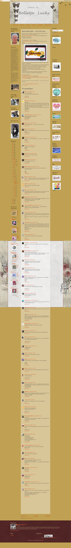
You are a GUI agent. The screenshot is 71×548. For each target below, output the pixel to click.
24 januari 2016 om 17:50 (34, 323)
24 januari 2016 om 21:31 (31, 382)
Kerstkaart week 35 (17, 266)
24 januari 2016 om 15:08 (32, 293)
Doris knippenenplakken (29, 415)
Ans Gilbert (27, 242)
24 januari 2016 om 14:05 (31, 259)
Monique (26, 159)
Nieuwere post (24, 516)
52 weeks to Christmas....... (14, 264)
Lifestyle (28, 25)
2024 (13, 146)
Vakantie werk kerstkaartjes (18, 275)
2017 (13, 156)
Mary (25, 458)
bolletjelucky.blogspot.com (22, 524)
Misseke (26, 359)
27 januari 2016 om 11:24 (31, 474)
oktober (14, 162)
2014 (13, 200)
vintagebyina (27, 467)
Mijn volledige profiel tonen (15, 530)
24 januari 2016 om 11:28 (37, 114)
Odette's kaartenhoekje (28, 205)
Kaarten (22, 25)
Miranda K (26, 153)
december (14, 159)
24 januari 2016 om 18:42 (32, 359)
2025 (13, 144)
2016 (13, 158)
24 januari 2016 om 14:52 (31, 285)
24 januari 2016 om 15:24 (34, 300)
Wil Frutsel (26, 137)
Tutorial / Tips (48, 25)
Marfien (26, 176)
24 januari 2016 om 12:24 (32, 176)
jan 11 (15, 190)
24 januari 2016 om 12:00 (32, 153)
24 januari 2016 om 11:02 (31, 91)
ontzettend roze (17, 237)
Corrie (26, 382)
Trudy (26, 474)
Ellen (25, 259)
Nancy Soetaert (27, 250)
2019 (13, 153)
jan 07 (15, 193)
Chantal (26, 293)
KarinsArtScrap (27, 323)
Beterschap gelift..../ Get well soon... (15, 183)
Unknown (26, 406)
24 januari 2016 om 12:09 (35, 166)
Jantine (26, 145)
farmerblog (14, 272)
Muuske (26, 330)
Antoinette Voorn (27, 481)
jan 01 (15, 196)
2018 (13, 155)
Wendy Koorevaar (28, 166)
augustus (14, 165)
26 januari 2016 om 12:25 (36, 445)
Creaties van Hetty (15, 235)
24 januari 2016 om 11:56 (31, 145)
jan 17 (15, 187)
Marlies (26, 368)
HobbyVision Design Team (14, 253)
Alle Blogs (12, 535)
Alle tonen (17, 296)
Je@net (26, 183)
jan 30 (15, 177)
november (14, 161)
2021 (13, 150)
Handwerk (15, 25)
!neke (25, 91)
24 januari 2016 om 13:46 (33, 242)
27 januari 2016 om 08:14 (31, 458)
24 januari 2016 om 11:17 (32, 100)
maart (14, 173)
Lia (25, 399)
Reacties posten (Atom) (29, 518)
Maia (25, 488)
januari (14, 176)
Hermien (26, 374)
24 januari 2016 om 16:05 (32, 314)
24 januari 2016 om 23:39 (32, 391)
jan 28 (15, 179)
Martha (26, 434)
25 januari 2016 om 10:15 (32, 406)
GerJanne (26, 100)
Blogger (42, 540)
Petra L (26, 336)
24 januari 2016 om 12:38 (32, 183)
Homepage (36, 516)
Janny (26, 307)
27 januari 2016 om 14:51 (35, 481)
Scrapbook (40, 25)
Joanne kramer (27, 300)
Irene (25, 234)
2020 (13, 152)
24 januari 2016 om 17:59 (32, 330)
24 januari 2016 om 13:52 (34, 250)
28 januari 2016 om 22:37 (31, 488)
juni (13, 168)
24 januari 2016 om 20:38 (32, 374)
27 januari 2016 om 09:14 (33, 467)
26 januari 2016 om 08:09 (31, 434)
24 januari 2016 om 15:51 (31, 307)
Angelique (26, 391)
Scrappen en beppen (14, 219)
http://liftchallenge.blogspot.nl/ (28, 35)
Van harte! (18, 221)
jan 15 (15, 188)
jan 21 (15, 185)
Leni (25, 285)
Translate (56, 32)
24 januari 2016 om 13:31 (32, 212)
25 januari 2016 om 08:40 (30, 399)
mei (13, 170)
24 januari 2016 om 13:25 (37, 205)
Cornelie (26, 212)
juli (13, 167)
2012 (13, 203)
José (25, 452)
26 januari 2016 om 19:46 (31, 452)
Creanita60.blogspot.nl (28, 114)
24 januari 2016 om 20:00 (31, 368)
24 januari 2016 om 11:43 (33, 137)
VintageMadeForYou (52, 537)
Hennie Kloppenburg (28, 445)
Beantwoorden (27, 97)
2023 (13, 147)
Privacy (34, 25)
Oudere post (47, 516)
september (14, 164)
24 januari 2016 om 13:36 (34, 222)
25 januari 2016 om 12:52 (37, 415)
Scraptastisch (27, 222)
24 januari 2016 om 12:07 (32, 159)
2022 (13, 149)
